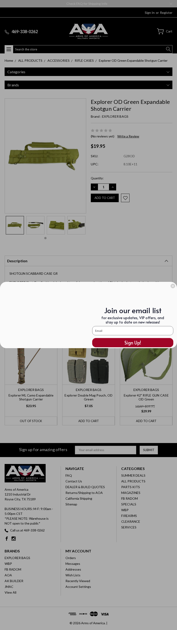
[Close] (173, 286)
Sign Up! (132, 342)
